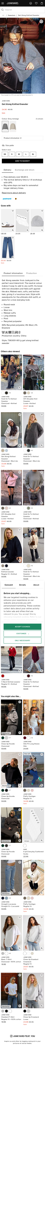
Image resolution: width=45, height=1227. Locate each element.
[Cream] (28, 392)
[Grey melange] (5, 126)
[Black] (6, 790)
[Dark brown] (6, 845)
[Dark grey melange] (28, 450)
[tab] (7, 170)
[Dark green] (2, 737)
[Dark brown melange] (6, 392)
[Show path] (3, 15)
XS (5, 154)
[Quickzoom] (13, 230)
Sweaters (11, 15)
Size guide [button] (10, 145)
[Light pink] (32, 790)
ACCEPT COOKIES (22, 627)
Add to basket (22, 161)
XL (33, 154)
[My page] (30, 3)
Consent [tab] (9, 585)
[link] (30, 3)
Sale (3, 113)
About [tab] (36, 585)
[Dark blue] (2, 898)
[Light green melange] (28, 508)
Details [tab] (22, 585)
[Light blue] (6, 450)
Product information (11, 138)
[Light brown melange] (24, 392)
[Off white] (28, 565)
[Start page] (13, 3)
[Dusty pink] (6, 508)
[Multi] (24, 845)
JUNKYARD (6, 101)
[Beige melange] (12, 126)
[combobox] (24, 10)
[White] (2, 392)
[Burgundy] (28, 676)
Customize (21, 633)
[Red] (2, 676)
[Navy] (6, 565)
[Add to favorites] (41, 21)
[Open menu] (3, 3)
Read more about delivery (14, 193)
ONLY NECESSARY (22, 640)
